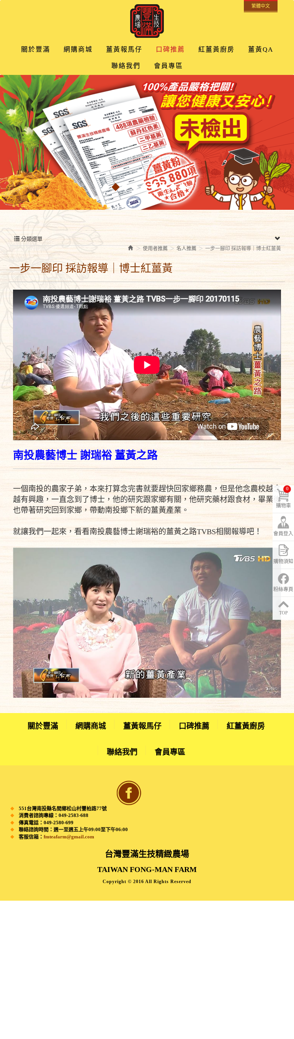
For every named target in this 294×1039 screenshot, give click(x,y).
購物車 (283, 497)
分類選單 (31, 239)
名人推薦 (186, 248)
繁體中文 (261, 6)
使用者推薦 (155, 248)
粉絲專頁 (283, 589)
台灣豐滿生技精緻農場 (147, 21)
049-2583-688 (73, 815)
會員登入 (283, 533)
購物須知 (283, 561)
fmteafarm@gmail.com (69, 837)
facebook (129, 793)
